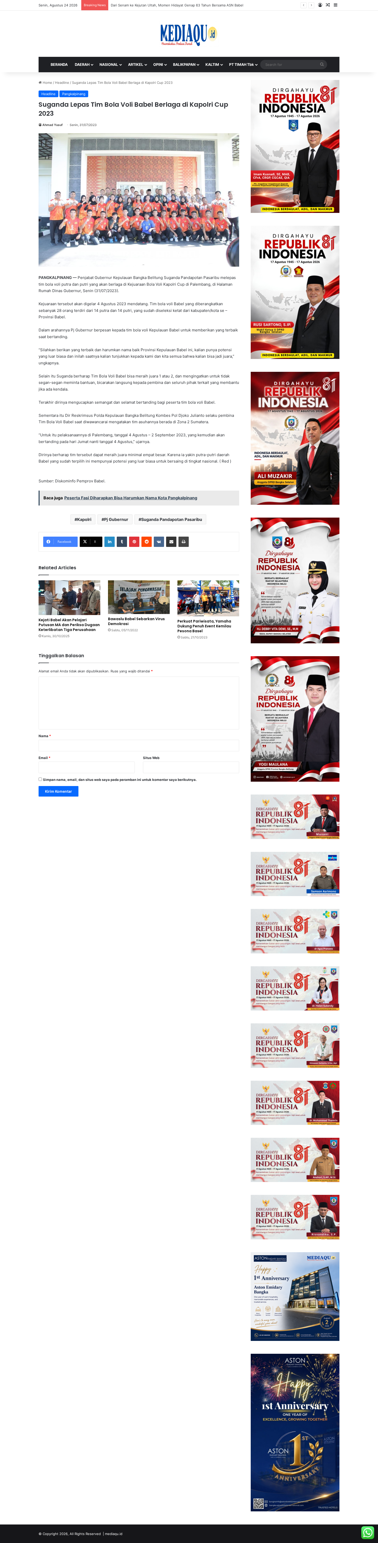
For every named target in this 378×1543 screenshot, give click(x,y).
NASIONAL (109, 64)
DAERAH (82, 64)
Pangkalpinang (73, 94)
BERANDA (59, 64)
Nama (45, 736)
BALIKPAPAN (184, 64)
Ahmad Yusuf (52, 125)
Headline (62, 82)
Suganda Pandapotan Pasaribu (171, 519)
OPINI (158, 64)
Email (44, 758)
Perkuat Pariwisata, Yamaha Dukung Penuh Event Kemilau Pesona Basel (204, 626)
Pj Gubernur (116, 519)
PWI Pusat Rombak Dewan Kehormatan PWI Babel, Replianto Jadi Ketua (167, 5)
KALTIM (212, 64)
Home (47, 82)
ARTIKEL (135, 64)
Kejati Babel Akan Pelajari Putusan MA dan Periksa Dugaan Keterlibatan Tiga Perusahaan (69, 624)
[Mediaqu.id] (189, 34)
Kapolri (84, 519)
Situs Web (151, 758)
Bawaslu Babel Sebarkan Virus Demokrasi (136, 621)
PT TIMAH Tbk (241, 64)
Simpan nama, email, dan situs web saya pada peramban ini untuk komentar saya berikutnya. (120, 780)
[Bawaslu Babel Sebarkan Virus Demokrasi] (139, 597)
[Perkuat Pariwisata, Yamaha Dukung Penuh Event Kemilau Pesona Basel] (208, 598)
